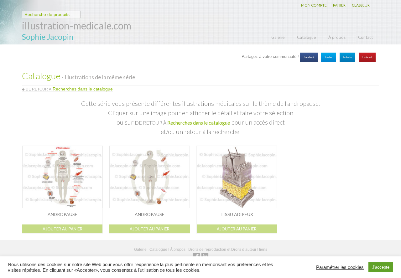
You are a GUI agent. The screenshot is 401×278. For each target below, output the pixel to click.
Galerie (277, 37)
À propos (337, 37)
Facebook (309, 57)
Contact (365, 37)
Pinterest (367, 57)
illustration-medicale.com (76, 25)
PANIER (339, 5)
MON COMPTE (314, 5)
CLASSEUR (361, 5)
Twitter (328, 57)
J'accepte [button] (380, 267)
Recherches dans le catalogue (198, 123)
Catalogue (306, 37)
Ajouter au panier (62, 228)
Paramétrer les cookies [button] (340, 267)
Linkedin (347, 57)
